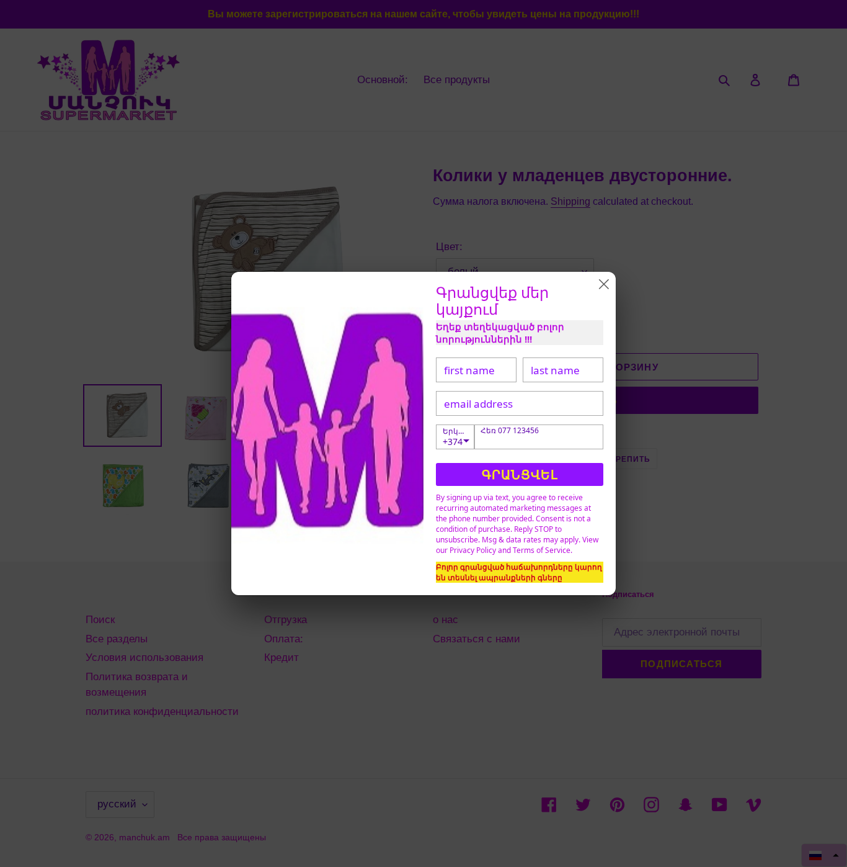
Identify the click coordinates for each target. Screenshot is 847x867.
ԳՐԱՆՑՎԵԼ (520, 474)
